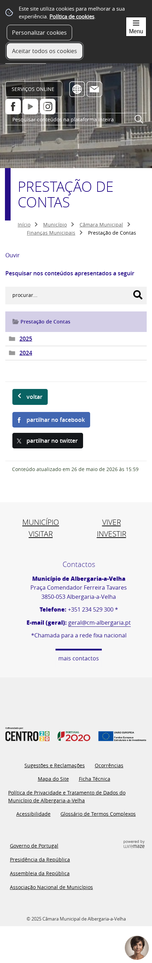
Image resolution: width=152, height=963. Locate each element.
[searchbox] (76, 119)
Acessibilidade (33, 813)
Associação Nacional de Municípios (51, 887)
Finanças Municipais (51, 232)
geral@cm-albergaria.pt (99, 622)
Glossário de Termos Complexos (98, 813)
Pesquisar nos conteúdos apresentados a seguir (69, 273)
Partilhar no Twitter (52, 441)
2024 (25, 353)
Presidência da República (40, 859)
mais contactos (78, 658)
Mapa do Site (53, 778)
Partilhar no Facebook (56, 420)
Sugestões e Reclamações (54, 765)
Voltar (34, 397)
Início (24, 224)
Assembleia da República (40, 873)
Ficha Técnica (94, 778)
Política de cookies (71, 16)
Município (55, 224)
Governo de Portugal (34, 845)
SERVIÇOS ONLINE (33, 89)
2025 (25, 339)
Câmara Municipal (101, 224)
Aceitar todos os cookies (44, 51)
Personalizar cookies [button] (39, 32)
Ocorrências (109, 765)
